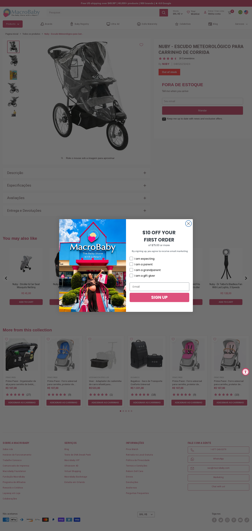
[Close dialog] (188, 224)
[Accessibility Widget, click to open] (245, 372)
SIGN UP (159, 297)
